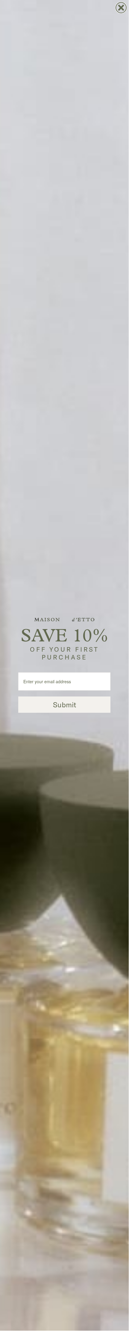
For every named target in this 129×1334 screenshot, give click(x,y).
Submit (64, 704)
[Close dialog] (121, 7)
